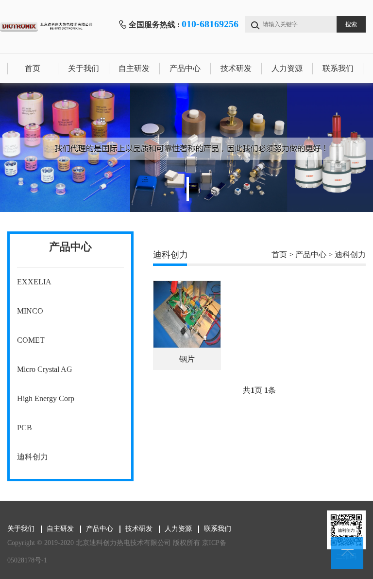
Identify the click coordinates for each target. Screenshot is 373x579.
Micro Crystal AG (44, 369)
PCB (24, 427)
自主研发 (134, 68)
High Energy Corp (45, 398)
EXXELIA (34, 282)
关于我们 (83, 68)
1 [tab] (187, 189)
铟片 (187, 359)
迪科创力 (32, 457)
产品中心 (185, 68)
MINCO (30, 311)
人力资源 (287, 68)
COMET (31, 340)
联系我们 (338, 68)
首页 (32, 68)
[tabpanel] (186, 147)
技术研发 (236, 68)
